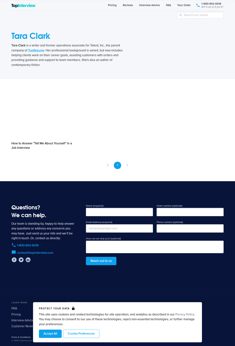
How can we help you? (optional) (103, 238)
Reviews (128, 5)
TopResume (36, 50)
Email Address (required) (99, 222)
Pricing (112, 5)
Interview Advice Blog (26, 320)
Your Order (184, 5)
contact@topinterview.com (35, 253)
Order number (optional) (169, 205)
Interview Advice (149, 5)
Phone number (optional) (170, 222)
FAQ (168, 5)
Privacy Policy (184, 314)
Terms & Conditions (21, 337)
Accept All (50, 334)
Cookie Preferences (81, 334)
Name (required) (94, 205)
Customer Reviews (24, 326)
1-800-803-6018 (212, 5)
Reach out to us (101, 261)
